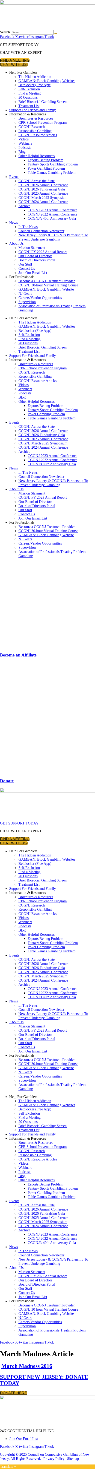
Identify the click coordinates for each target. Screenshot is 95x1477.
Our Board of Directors (35, 256)
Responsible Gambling (35, 131)
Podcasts (24, 147)
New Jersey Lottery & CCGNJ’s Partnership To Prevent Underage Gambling (53, 237)
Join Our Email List (32, 273)
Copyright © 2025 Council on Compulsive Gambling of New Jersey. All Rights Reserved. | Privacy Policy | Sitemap (45, 1456)
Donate (7, 780)
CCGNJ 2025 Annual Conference (43, 193)
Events (14, 177)
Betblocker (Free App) (34, 85)
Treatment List (28, 106)
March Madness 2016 (26, 1366)
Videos (23, 139)
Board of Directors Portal (36, 260)
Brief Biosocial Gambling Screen (42, 102)
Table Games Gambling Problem (51, 172)
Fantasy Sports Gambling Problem (53, 164)
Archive (24, 206)
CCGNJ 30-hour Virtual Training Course (48, 285)
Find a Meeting (29, 93)
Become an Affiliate (18, 655)
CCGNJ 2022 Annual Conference (52, 214)
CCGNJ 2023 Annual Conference (52, 210)
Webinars (25, 143)
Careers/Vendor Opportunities (40, 298)
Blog (22, 152)
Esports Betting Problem (45, 160)
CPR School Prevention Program (42, 122)
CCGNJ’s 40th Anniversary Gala (52, 218)
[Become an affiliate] (47, 646)
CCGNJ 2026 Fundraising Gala (41, 189)
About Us (16, 243)
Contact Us (26, 268)
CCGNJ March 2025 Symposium (42, 198)
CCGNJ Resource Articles (37, 135)
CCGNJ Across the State (36, 181)
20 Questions (28, 97)
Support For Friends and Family (32, 110)
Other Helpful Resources (36, 156)
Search (5, 32)
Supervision (27, 302)
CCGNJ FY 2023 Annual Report (42, 252)
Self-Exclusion (29, 89)
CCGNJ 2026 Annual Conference (43, 185)
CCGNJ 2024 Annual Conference (43, 202)
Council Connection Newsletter (41, 231)
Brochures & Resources (35, 118)
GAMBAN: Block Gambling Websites (46, 81)
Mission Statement (31, 248)
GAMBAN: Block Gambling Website (46, 289)
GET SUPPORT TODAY (19, 823)
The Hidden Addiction (34, 77)
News (13, 223)
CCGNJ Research (31, 127)
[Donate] (47, 772)
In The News (28, 227)
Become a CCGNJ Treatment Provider (46, 281)
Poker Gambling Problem (46, 168)
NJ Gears (25, 293)
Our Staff (25, 264)
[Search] (55, 33)
